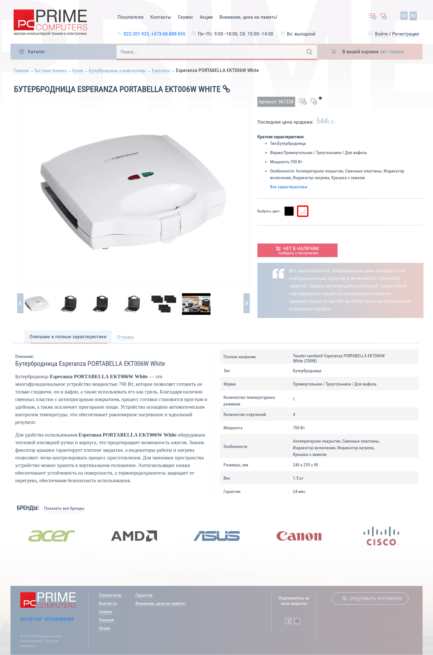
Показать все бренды (64, 508)
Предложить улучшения (375, 598)
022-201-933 (136, 34)
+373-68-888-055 (168, 34)
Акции (206, 17)
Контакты (160, 17)
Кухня (77, 70)
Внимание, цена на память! (248, 17)
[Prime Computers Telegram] (297, 621)
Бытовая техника (51, 70)
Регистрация (405, 34)
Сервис (185, 17)
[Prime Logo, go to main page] (50, 24)
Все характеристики (288, 186)
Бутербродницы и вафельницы (117, 70)
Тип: (273, 143)
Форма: (276, 152)
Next (427, 536)
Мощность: (280, 161)
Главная (21, 70)
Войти (381, 34)
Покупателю (131, 17)
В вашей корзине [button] (373, 52)
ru (413, 15)
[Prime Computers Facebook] (288, 621)
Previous (6, 536)
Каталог (36, 52)
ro (404, 15)
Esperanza (161, 70)
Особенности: (282, 170)
